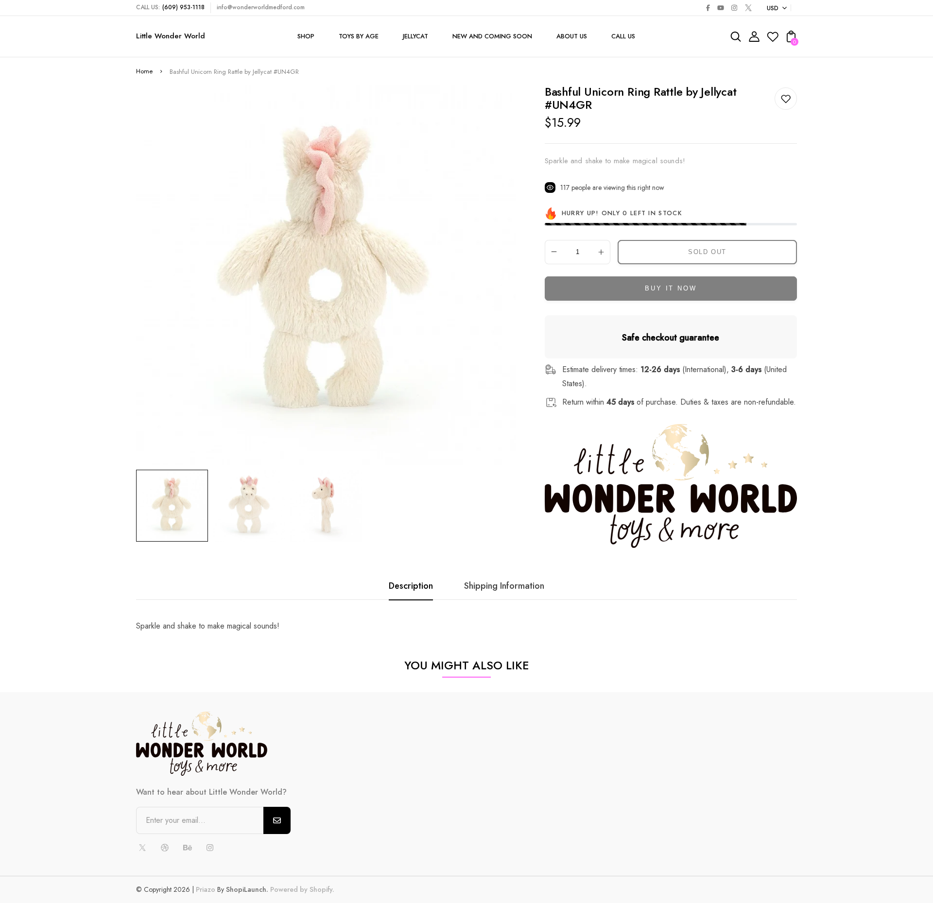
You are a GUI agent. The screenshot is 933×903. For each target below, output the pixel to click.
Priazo (205, 889)
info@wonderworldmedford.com (261, 7)
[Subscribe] (277, 820)
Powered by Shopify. (301, 889)
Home (144, 71)
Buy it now (670, 288)
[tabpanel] (174, 506)
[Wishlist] (772, 39)
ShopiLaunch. (247, 889)
